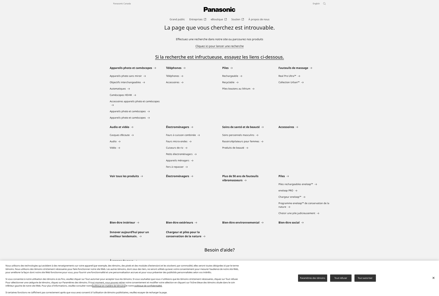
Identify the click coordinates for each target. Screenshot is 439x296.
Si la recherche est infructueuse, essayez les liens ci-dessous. (219, 57)
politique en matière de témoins (108, 285)
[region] (219, 278)
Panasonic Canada (122, 3)
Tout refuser (340, 278)
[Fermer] (433, 278)
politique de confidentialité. (148, 285)
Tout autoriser (365, 278)
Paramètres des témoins (312, 278)
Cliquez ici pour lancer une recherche (219, 46)
